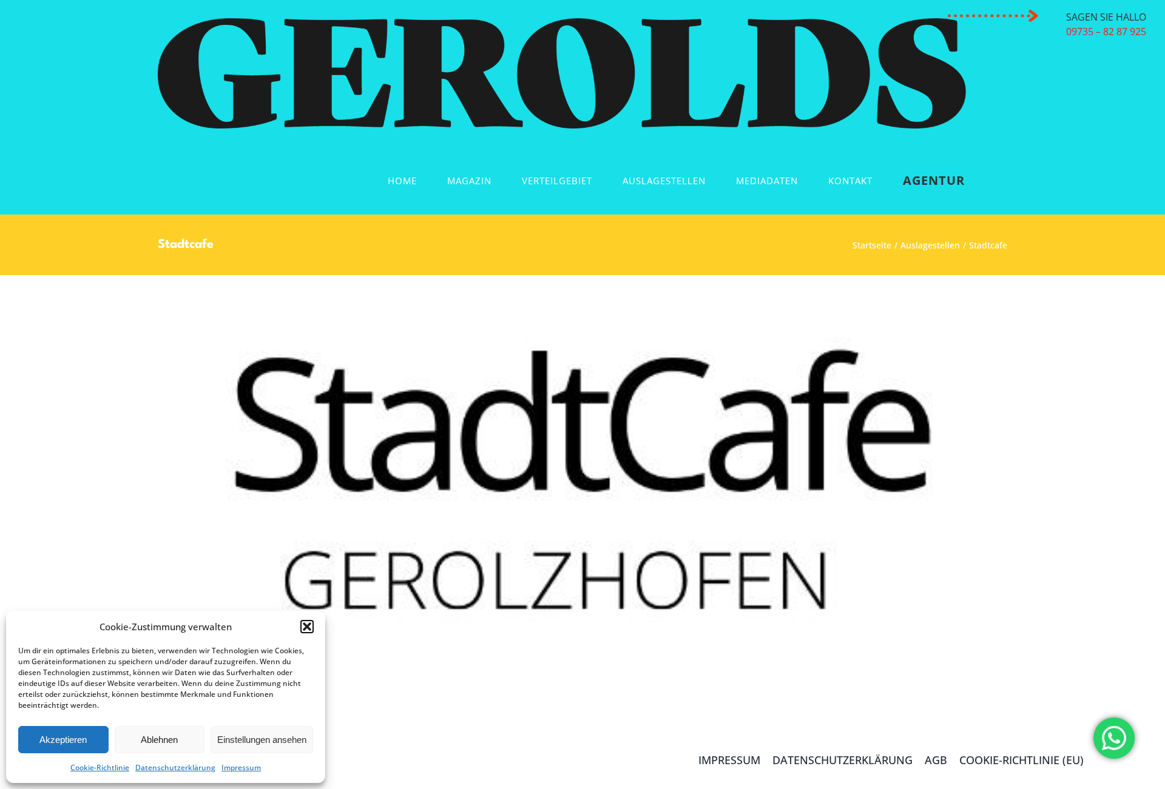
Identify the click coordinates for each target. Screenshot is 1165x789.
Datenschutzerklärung (175, 767)
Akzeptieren (63, 739)
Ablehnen (159, 739)
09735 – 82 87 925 (1103, 31)
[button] (307, 627)
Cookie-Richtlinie (99, 767)
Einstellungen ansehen (261, 739)
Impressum (241, 767)
